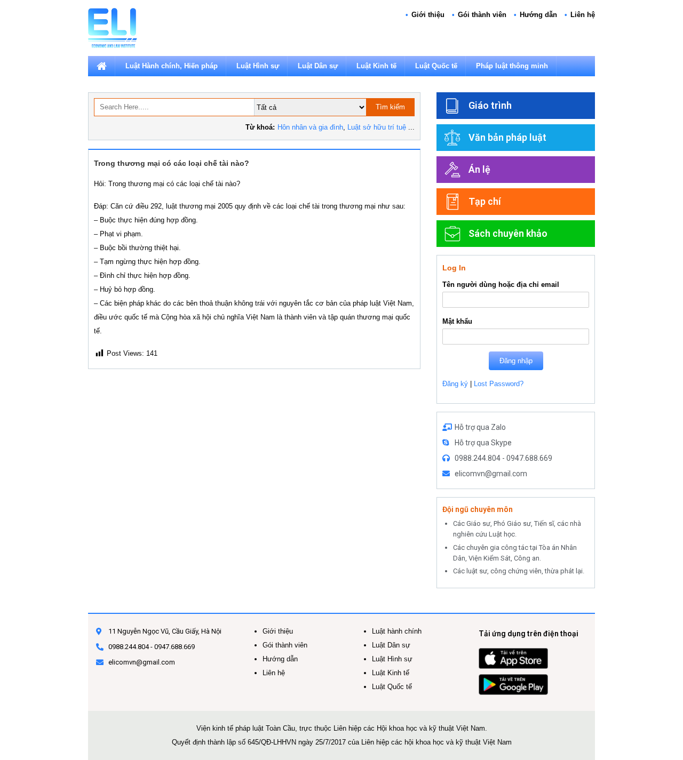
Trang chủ (101, 66)
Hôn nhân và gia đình (310, 127)
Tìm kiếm (390, 107)
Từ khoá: (260, 127)
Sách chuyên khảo (507, 233)
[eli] (112, 27)
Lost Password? (498, 384)
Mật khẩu (457, 321)
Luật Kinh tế (376, 66)
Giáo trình (490, 105)
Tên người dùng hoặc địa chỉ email (500, 285)
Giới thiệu (427, 15)
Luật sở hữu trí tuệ (376, 127)
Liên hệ (582, 15)
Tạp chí (484, 201)
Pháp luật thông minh (512, 66)
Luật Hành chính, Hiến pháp (171, 66)
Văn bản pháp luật (507, 137)
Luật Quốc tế (436, 66)
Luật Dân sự (318, 66)
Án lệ (479, 169)
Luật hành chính (397, 631)
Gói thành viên (482, 15)
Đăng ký (455, 384)
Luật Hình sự (257, 66)
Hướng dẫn (538, 15)
